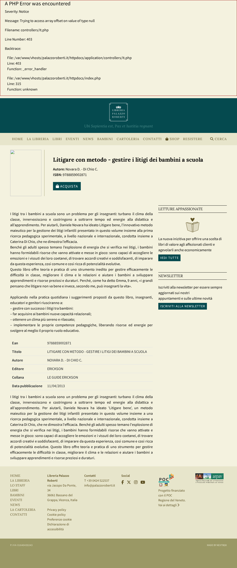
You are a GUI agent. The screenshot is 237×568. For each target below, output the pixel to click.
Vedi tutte (169, 258)
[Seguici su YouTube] (142, 482)
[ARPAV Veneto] (209, 478)
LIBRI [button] (57, 139)
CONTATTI (152, 139)
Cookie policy (56, 514)
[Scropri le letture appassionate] (192, 226)
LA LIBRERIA (20, 481)
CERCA (220, 139)
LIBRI (14, 490)
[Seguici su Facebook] (122, 482)
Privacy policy (56, 510)
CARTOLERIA (128, 139)
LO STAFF (17, 485)
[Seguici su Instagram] (135, 482)
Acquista (68, 186)
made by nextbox (217, 545)
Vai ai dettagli (167, 505)
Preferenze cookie (59, 519)
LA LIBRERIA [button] (38, 139)
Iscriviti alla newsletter (182, 306)
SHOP (173, 139)
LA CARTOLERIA (22, 510)
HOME (17, 139)
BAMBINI (105, 139)
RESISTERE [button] (193, 139)
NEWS (88, 139)
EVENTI (16, 500)
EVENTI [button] (72, 139)
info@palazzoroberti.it (99, 485)
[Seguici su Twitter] (129, 482)
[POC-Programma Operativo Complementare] (166, 480)
